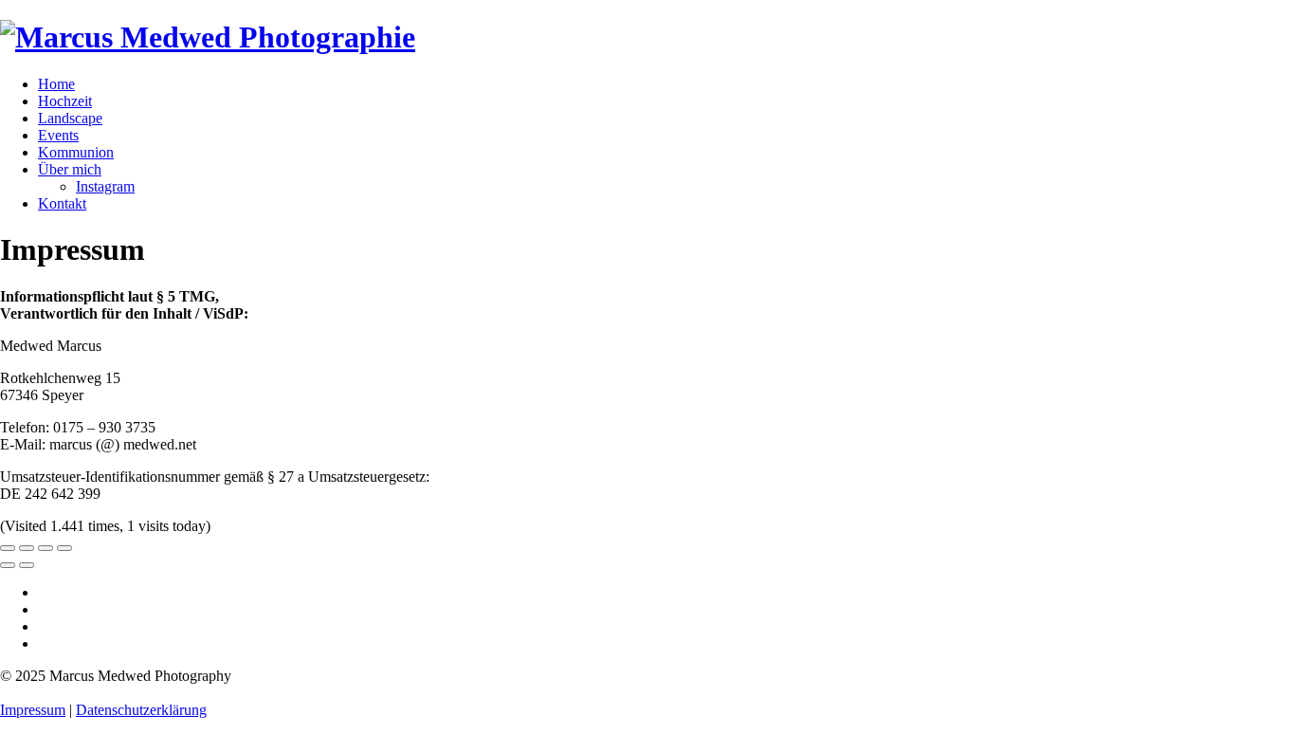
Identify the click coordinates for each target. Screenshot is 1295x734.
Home (56, 84)
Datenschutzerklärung (141, 710)
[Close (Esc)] (7, 548)
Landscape (70, 118)
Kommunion (76, 152)
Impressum (32, 710)
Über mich (69, 169)
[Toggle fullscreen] (45, 548)
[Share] (26, 548)
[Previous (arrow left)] (7, 565)
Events (58, 135)
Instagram (105, 186)
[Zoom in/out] (64, 548)
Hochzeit (65, 101)
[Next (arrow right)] (26, 565)
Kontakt (62, 203)
